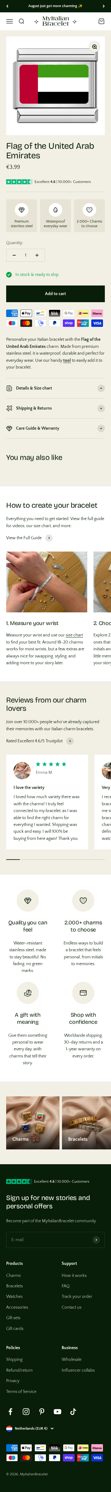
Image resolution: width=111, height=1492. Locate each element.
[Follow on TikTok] (73, 1411)
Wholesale (71, 1359)
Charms (13, 1275)
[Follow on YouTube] (57, 1411)
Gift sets (13, 1317)
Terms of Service (21, 1391)
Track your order (77, 1296)
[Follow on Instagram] (26, 1411)
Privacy (12, 1380)
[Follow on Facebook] (10, 1411)
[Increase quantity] (37, 255)
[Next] (104, 6)
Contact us (71, 1307)
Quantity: (14, 242)
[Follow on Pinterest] (42, 1411)
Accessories (17, 1307)
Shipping (14, 1359)
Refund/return (19, 1370)
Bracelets (14, 1286)
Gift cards (14, 1328)
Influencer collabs (78, 1370)
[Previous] (7, 6)
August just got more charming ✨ (55, 6)
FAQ (66, 1286)
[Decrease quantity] (14, 255)
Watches (14, 1296)
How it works (74, 1275)
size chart (74, 635)
